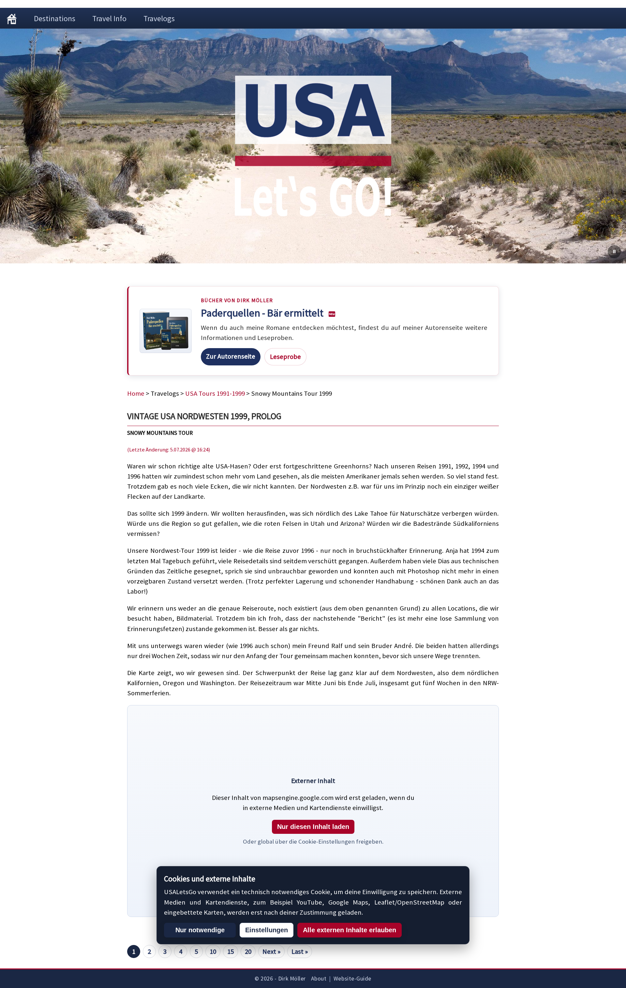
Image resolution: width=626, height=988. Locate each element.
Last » (299, 951)
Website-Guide (352, 978)
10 (213, 951)
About (319, 978)
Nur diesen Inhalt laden (313, 826)
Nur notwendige (200, 930)
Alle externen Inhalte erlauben (349, 930)
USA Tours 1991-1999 (215, 393)
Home (135, 393)
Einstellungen (266, 930)
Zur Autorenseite (230, 356)
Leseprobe (285, 356)
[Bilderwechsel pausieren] (614, 251)
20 (248, 951)
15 (230, 951)
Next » (271, 951)
